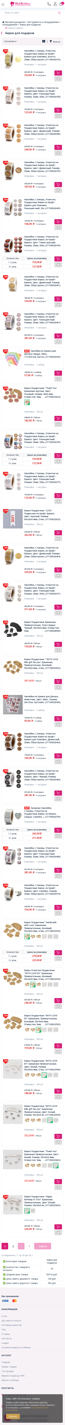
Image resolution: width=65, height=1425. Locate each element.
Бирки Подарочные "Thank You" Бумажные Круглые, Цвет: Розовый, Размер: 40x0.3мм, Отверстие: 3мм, (42, 392)
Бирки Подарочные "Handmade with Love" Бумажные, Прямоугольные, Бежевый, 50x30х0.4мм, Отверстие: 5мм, (42, 927)
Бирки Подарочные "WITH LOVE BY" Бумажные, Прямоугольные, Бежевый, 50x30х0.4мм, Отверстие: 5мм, (42, 1020)
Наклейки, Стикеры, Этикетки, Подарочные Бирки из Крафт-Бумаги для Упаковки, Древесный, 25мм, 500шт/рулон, (42, 738)
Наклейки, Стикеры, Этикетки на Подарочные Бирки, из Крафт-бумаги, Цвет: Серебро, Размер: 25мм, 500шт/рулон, (42, 889)
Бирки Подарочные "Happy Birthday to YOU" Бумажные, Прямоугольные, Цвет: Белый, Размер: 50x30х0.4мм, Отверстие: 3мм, (42, 1201)
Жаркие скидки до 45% (13, 1375)
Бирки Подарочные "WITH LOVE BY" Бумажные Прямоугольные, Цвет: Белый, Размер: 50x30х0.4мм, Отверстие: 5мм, (42, 1065)
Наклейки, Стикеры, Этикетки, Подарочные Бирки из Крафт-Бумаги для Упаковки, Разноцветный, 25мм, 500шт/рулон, (42, 204)
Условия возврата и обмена (16, 1347)
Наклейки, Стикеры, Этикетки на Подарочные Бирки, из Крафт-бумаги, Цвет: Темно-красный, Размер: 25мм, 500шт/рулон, (42, 241)
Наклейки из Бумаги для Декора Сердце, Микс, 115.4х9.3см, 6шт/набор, (42, 353)
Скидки (5, 1343)
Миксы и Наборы (10, 1380)
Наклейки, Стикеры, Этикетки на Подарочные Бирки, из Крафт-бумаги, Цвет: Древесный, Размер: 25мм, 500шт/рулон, (42, 129)
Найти (43, 1246)
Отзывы (6, 1334)
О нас (4, 1316)
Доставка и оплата (11, 1320)
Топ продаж (8, 1371)
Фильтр (56, 41)
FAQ (4, 1329)
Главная (6, 1362)
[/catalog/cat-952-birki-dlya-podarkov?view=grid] (43, 41)
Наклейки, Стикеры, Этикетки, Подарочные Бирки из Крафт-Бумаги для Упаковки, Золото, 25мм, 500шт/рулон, (42, 55)
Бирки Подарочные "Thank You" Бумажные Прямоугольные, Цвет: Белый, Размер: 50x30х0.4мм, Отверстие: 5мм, (42, 1155)
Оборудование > (11, 24)
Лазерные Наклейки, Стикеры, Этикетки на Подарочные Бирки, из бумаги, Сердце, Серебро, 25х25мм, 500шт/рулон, (42, 812)
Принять (13, 1416)
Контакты (7, 1338)
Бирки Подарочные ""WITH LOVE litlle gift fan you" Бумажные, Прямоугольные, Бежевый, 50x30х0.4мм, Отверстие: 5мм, (42, 663)
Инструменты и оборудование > (44, 22)
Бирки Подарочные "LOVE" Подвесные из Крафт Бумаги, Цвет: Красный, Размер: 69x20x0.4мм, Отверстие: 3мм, (42, 515)
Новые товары (9, 1366)
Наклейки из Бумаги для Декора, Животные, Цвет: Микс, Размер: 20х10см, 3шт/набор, (42, 699)
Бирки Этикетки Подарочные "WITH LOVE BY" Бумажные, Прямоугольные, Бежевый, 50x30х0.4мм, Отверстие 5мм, (42, 974)
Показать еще (42, 406)
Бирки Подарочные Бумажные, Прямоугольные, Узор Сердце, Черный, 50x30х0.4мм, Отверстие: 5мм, (42, 626)
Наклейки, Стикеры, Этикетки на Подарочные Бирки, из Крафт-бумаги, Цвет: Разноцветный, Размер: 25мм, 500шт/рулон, (42, 92)
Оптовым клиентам (12, 1325)
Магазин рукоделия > (16, 22)
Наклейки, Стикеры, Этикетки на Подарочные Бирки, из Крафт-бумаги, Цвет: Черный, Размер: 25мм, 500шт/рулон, (42, 775)
